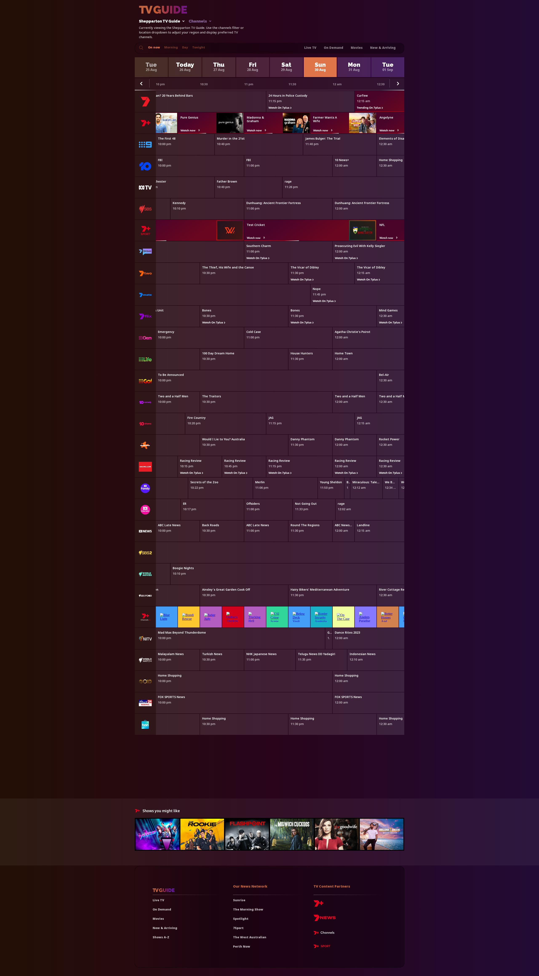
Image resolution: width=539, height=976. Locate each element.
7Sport (238, 928)
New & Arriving (383, 47)
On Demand (333, 47)
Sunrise (239, 900)
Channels (198, 21)
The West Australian (249, 937)
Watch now (187, 130)
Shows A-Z (161, 937)
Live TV (310, 47)
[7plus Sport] (322, 947)
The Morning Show (248, 909)
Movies (357, 47)
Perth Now (241, 946)
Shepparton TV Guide (159, 21)
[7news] (325, 919)
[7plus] (318, 905)
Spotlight (240, 919)
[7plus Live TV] (325, 933)
